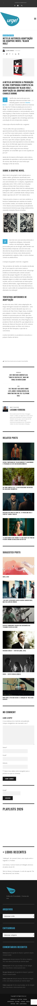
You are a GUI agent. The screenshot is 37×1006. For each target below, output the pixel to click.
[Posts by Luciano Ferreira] (4, 50)
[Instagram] (17, 5)
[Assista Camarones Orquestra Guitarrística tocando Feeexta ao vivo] (18, 614)
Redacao (5, 953)
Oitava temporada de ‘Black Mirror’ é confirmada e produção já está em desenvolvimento (18, 463)
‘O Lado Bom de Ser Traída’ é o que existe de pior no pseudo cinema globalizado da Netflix (18, 538)
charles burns (13, 361)
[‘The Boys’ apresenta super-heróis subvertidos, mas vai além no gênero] (15, 589)
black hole (7, 361)
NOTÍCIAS (11, 35)
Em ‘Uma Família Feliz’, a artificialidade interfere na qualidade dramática (18, 488)
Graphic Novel (20, 361)
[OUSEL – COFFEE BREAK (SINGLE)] (15, 663)
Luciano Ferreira (10, 50)
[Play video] (12, 614)
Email (5, 755)
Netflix (26, 361)
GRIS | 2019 (6, 577)
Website (5, 763)
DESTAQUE (5, 35)
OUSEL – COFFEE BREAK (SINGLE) (12, 674)
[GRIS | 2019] (15, 566)
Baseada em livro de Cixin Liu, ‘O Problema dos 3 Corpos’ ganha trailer (17, 513)
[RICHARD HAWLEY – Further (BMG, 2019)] (15, 639)
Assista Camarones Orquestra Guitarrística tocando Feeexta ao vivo (16, 626)
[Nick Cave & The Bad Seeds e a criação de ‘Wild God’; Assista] (18, 686)
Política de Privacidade (13, 896)
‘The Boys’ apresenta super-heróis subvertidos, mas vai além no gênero (18, 601)
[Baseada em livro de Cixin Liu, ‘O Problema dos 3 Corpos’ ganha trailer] (15, 501)
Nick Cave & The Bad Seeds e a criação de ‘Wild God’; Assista (18, 698)
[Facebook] (14, 5)
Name (5, 747)
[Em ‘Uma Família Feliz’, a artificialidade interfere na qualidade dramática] (15, 476)
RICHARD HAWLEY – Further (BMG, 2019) (14, 651)
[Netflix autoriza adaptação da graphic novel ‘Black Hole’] (18, 67)
